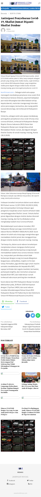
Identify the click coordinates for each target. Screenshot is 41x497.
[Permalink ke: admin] (3, 30)
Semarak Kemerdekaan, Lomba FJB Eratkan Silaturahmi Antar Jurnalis (31, 359)
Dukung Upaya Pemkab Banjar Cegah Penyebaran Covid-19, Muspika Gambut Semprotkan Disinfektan (31, 326)
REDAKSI (20, 472)
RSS (31, 484)
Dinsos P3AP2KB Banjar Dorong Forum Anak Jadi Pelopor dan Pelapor (9, 411)
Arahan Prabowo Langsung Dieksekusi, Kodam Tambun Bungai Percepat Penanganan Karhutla (9, 388)
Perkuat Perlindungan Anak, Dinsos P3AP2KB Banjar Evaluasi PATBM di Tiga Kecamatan (31, 411)
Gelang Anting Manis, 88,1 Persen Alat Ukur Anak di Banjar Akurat (30, 386)
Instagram (12, 484)
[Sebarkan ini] (27, 315)
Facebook (12, 481)
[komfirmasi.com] (20, 3)
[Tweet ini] (33, 315)
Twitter (31, 481)
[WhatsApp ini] (38, 315)
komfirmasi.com (7, 92)
